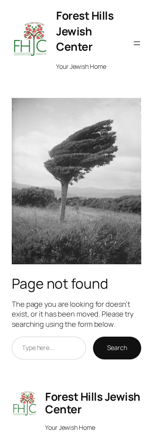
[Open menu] (137, 43)
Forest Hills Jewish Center (84, 31)
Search (117, 347)
